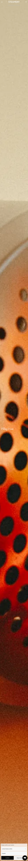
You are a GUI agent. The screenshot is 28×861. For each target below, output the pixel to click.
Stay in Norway (20, 858)
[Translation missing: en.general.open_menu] (2, 2)
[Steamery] (14, 2)
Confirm (7, 858)
